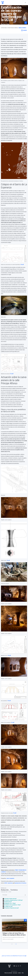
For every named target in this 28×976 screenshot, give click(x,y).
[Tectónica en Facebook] (20, 966)
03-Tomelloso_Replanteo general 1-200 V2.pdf (13, 900)
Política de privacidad (8, 972)
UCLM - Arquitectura (8, 883)
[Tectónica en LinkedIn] (16, 966)
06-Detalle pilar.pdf (8, 901)
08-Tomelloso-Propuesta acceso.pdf (11, 907)
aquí (25, 955)
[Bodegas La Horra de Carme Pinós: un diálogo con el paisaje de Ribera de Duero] (14, 925)
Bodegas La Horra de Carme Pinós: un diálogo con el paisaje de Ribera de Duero (14, 934)
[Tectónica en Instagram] (18, 966)
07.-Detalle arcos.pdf (8, 906)
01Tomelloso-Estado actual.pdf (10, 898)
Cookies (19, 972)
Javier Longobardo (10, 878)
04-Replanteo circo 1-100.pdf (9, 903)
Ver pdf (22, 264)
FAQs (23, 972)
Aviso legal (15, 972)
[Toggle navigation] (25, 2)
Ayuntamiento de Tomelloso (20, 883)
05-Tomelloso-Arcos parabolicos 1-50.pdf (12, 904)
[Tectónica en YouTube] (14, 966)
